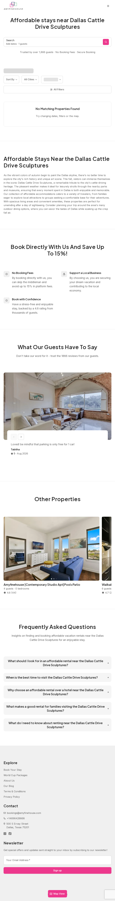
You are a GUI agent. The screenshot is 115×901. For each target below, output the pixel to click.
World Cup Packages (15, 775)
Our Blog (9, 785)
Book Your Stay (13, 769)
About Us (9, 780)
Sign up (57, 870)
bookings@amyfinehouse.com (24, 812)
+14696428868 (16, 818)
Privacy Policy (12, 796)
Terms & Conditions (15, 791)
